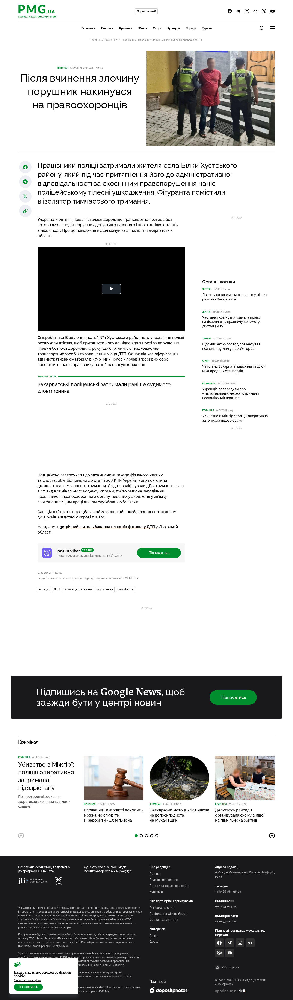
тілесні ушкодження (78, 589)
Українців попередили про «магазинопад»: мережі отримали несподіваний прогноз (230, 393)
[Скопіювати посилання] (25, 211)
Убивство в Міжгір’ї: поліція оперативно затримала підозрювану (235, 418)
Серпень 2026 (146, 11)
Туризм (207, 28)
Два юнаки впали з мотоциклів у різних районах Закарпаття (234, 297)
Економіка (88, 28)
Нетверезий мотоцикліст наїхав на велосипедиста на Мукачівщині (179, 815)
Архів (153, 935)
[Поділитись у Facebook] (25, 167)
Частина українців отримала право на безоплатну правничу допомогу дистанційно (231, 321)
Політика (107, 28)
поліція (44, 589)
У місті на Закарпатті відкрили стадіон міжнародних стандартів (233, 368)
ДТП (57, 589)
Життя (142, 28)
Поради (191, 28)
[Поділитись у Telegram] (25, 181)
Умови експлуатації (164, 919)
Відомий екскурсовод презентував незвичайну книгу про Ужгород (231, 346)
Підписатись (159, 553)
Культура (173, 28)
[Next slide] (272, 835)
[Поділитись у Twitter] (25, 196)
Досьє (154, 941)
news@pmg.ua (225, 906)
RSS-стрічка (230, 967)
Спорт (157, 28)
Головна (95, 40)
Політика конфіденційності (168, 913)
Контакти (156, 891)
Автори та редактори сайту (170, 885)
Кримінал (125, 28)
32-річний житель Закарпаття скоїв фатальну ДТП (108, 526)
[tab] (136, 835)
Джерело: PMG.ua (50, 572)
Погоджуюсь (28, 987)
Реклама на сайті (162, 907)
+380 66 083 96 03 (228, 891)
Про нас (155, 873)
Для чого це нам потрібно (27, 980)
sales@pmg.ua (225, 921)
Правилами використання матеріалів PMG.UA (80, 991)
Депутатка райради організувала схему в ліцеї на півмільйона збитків (239, 815)
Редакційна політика (164, 879)
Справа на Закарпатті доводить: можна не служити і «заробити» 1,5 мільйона (113, 815)
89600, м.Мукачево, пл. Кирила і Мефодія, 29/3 (245, 874)
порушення (105, 589)
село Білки (125, 589)
